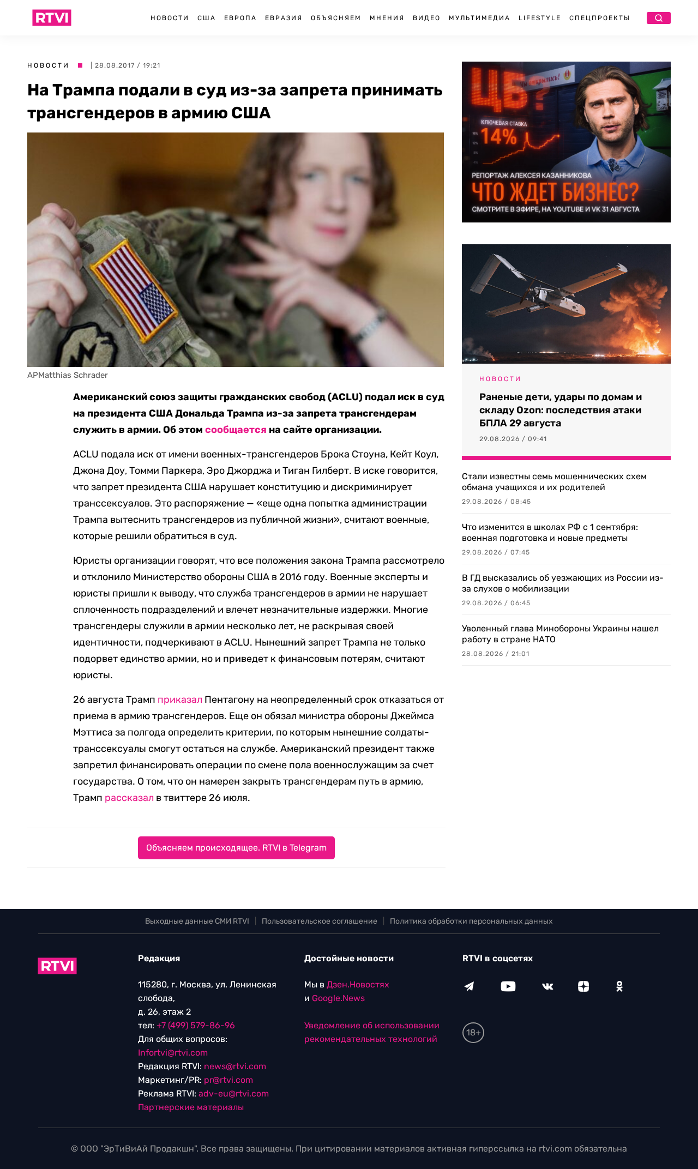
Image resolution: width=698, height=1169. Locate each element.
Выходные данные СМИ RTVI (197, 921)
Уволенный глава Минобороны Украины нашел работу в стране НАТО (560, 633)
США (206, 18)
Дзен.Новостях (358, 984)
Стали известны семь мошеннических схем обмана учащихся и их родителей (554, 481)
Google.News (338, 998)
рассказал (129, 798)
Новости (170, 18)
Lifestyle (540, 18)
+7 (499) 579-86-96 (196, 1025)
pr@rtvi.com (228, 1080)
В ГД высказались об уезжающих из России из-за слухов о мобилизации (563, 583)
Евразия (284, 18)
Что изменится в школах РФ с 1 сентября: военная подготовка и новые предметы (550, 532)
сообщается (236, 430)
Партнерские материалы (191, 1107)
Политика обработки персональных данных (471, 921)
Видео (427, 18)
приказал (180, 700)
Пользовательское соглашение (319, 921)
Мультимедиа (479, 18)
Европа (240, 18)
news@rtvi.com (235, 1066)
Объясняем (336, 18)
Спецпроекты (599, 18)
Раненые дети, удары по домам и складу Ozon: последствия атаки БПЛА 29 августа (560, 410)
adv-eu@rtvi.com (233, 1093)
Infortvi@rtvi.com (173, 1052)
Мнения (387, 18)
